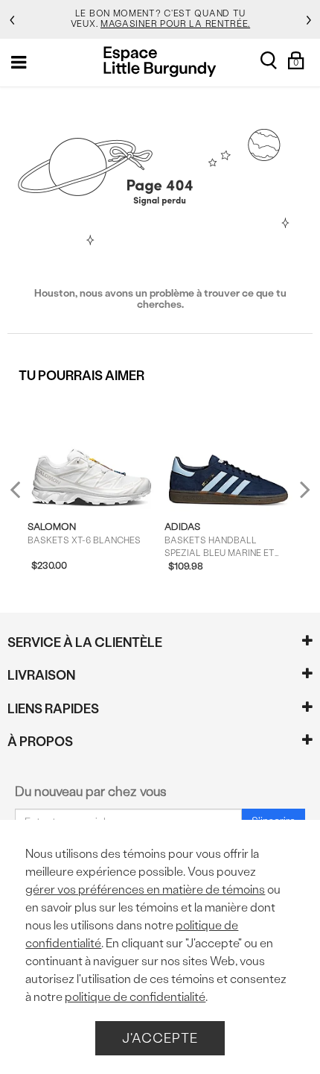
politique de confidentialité (135, 997)
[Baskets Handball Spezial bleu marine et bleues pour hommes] (228, 452)
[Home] (159, 61)
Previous (25, 495)
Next (301, 488)
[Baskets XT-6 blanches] (92, 452)
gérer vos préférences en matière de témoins (145, 889)
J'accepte (160, 1038)
